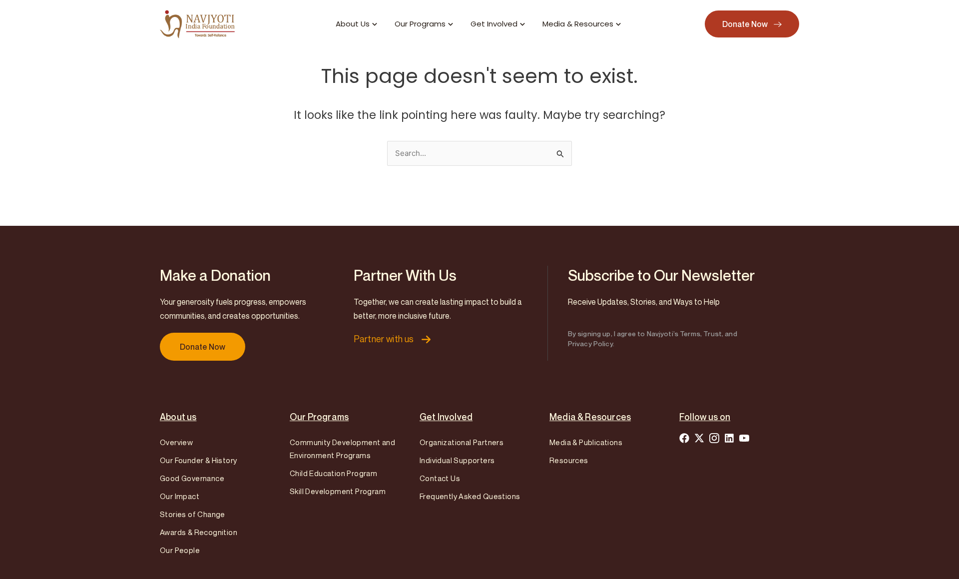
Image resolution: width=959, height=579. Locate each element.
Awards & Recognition (198, 532)
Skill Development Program (338, 491)
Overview (176, 442)
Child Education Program (333, 473)
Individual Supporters (457, 460)
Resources (568, 460)
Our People (180, 550)
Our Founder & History (198, 460)
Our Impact (179, 496)
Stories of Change (192, 514)
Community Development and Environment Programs (342, 449)
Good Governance (192, 478)
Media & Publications (585, 442)
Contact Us (440, 478)
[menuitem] (357, 24)
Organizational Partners (461, 442)
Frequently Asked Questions (470, 496)
